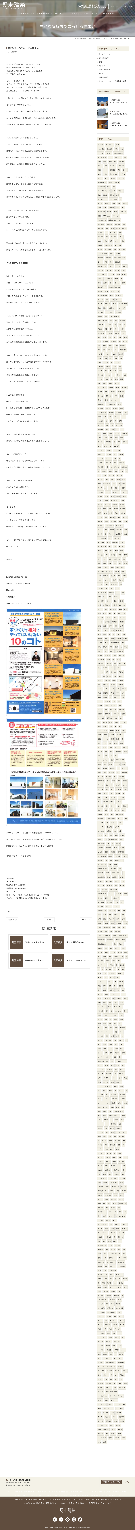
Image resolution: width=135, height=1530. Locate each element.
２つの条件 (122, 308)
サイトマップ (106, 1503)
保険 (99, 161)
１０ (111, 1279)
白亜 (111, 1354)
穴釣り (121, 454)
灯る (112, 1132)
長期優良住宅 (120, 814)
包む (125, 998)
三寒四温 (108, 442)
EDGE (99, 1120)
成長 (104, 1442)
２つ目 (100, 1379)
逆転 (99, 919)
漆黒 (99, 1015)
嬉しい (100, 1400)
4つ (119, 484)
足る (106, 709)
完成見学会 (101, 454)
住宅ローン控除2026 (104, 935)
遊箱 (100, 62)
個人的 (124, 496)
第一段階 (124, 772)
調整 (104, 563)
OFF (109, 1203)
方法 (99, 684)
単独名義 (111, 412)
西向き (100, 814)
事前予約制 (121, 1362)
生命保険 (100, 429)
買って (100, 488)
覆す (99, 1216)
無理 (108, 1333)
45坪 (115, 212)
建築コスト (101, 664)
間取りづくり (102, 266)
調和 (110, 1002)
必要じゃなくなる (112, 718)
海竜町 (100, 680)
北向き (118, 634)
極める (113, 1207)
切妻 (121, 1195)
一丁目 (100, 584)
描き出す (100, 1074)
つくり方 (100, 1350)
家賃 (113, 1333)
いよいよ (100, 458)
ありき (121, 1316)
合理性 (105, 726)
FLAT (104, 1241)
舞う (109, 1007)
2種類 (99, 735)
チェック (121, 546)
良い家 (100, 1417)
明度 (115, 1074)
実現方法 (122, 320)
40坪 (123, 207)
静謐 (104, 1048)
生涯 (99, 1254)
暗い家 (118, 1304)
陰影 (116, 1028)
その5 (118, 689)
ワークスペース (102, 1425)
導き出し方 (122, 664)
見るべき (108, 153)
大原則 (123, 730)
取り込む (100, 1220)
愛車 (106, 1028)
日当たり (108, 906)
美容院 (122, 839)
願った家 (109, 902)
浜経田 (120, 701)
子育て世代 (101, 781)
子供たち (108, 396)
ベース (100, 622)
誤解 (121, 379)
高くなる (100, 806)
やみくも (120, 1366)
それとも (100, 1341)
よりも (117, 433)
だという (100, 299)
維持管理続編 (102, 856)
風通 (110, 915)
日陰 (125, 530)
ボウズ (109, 454)
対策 (125, 563)
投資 (123, 484)
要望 (121, 550)
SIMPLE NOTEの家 (103, 1429)
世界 (118, 910)
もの (121, 718)
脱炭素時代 (123, 350)
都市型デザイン (102, 1191)
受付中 (117, 948)
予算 (106, 166)
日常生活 (113, 521)
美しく (115, 1203)
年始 (121, 358)
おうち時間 (119, 630)
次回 (104, 747)
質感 (117, 990)
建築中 (118, 793)
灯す (120, 1023)
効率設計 (119, 1128)
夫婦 (112, 1228)
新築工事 (107, 680)
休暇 (99, 362)
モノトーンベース (121, 1132)
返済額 (110, 471)
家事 (123, 764)
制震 (113, 927)
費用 (106, 609)
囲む (125, 1011)
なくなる (100, 375)
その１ (100, 689)
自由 (116, 1048)
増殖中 (123, 571)
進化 (113, 484)
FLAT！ (124, 1191)
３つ (99, 500)
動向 (99, 697)
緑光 (107, 1132)
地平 (99, 1090)
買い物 (120, 952)
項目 (123, 241)
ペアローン (111, 910)
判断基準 (117, 856)
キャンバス (108, 1040)
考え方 (112, 253)
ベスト (100, 580)
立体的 (100, 1145)
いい (116, 350)
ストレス (100, 1124)
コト (122, 429)
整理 (111, 241)
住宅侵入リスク (118, 956)
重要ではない (102, 910)
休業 (113, 191)
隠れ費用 (121, 161)
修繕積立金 (121, 392)
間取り (113, 1433)
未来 (104, 915)
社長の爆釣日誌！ (105, 70)
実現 (116, 471)
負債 (107, 237)
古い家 (117, 827)
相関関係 (112, 170)
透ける (109, 1283)
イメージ (106, 739)
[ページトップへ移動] (127, 1482)
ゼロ (107, 1124)
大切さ (118, 668)
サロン (123, 994)
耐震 (120, 869)
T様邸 (99, 764)
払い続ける (120, 1262)
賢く (106, 1266)
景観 (121, 1182)
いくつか (100, 823)
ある (104, 383)
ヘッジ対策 (119, 651)
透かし (107, 1065)
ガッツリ (108, 1341)
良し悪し (117, 1371)
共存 (117, 195)
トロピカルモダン (103, 1061)
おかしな (118, 894)
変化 (115, 776)
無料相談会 (101, 843)
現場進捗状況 (103, 77)
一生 (111, 810)
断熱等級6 (110, 940)
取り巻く (116, 915)
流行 (104, 956)
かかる (116, 396)
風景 (104, 990)
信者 (119, 203)
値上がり (117, 747)
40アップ (111, 475)
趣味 (111, 421)
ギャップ (111, 919)
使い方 (100, 371)
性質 (99, 341)
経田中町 (123, 509)
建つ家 (109, 212)
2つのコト (111, 274)
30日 (121, 902)
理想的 (104, 471)
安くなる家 (119, 1408)
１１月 (110, 747)
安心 (115, 1136)
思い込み (107, 504)
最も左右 (107, 1417)
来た (119, 442)
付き (125, 1212)
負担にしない (102, 894)
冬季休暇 (118, 789)
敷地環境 (107, 1325)
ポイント (100, 153)
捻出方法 (108, 848)
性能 (119, 927)
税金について (102, 220)
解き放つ (122, 1095)
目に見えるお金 (118, 153)
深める (107, 1228)
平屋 (114, 186)
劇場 (115, 1023)
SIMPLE (110, 387)
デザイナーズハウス (104, 1187)
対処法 (118, 253)
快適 (99, 207)
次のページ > (86, 920)
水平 (99, 1078)
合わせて (115, 1325)
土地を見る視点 (114, 316)
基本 (119, 325)
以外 (104, 417)
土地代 (125, 747)
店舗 (109, 1241)
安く (110, 337)
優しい (117, 881)
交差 (99, 986)
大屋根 (107, 1400)
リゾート (122, 174)
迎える (116, 722)
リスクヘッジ (102, 546)
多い (99, 802)
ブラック (100, 1161)
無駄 (119, 1207)
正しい (100, 262)
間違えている (121, 613)
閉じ (120, 1241)
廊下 (125, 555)
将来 (99, 1258)
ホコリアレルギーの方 (116, 1396)
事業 (112, 789)
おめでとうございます (118, 605)
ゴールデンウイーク (104, 191)
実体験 (112, 517)
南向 (113, 203)
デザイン (100, 1433)
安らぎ (116, 1120)
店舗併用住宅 (113, 839)
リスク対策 (113, 869)
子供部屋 (109, 333)
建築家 (110, 383)
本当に (120, 555)
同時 (115, 1387)
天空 (107, 1095)
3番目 (124, 576)
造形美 (121, 986)
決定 (118, 659)
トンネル (109, 1069)
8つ (107, 425)
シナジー (116, 697)
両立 (107, 228)
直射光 (105, 647)
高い (99, 1412)
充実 (104, 161)
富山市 (111, 1425)
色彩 (104, 1002)
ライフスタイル (102, 588)
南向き (100, 245)
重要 (121, 438)
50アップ (119, 475)
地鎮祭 (100, 705)
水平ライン (106, 998)
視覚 (125, 1103)
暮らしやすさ (113, 174)
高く (116, 1379)
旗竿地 (105, 1182)
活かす (100, 651)
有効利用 (100, 881)
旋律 (116, 1032)
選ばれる (113, 1199)
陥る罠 (125, 203)
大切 (116, 550)
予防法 (112, 793)
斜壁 (110, 986)
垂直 (112, 1082)
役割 (108, 659)
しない (108, 492)
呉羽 (104, 626)
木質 (104, 1115)
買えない (112, 1300)
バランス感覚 (110, 312)
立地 (111, 1224)
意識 (99, 772)
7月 (106, 839)
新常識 (123, 714)
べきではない (102, 1337)
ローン (119, 404)
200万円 (116, 1350)
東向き (107, 814)
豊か (99, 634)
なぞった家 (115, 898)
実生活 (108, 1346)
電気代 (112, 295)
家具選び (100, 860)
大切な (100, 496)
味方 (113, 781)
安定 (111, 726)
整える (122, 965)
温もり (121, 981)
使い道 (116, 848)
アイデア (100, 270)
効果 (123, 697)
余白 (121, 1048)
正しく (112, 1274)
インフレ (100, 525)
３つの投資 (108, 249)
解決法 (107, 952)
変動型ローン (112, 308)
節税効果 (109, 224)
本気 (104, 1258)
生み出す (123, 1187)
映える (112, 977)
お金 (120, 366)
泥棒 (125, 1383)
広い (116, 1375)
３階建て (116, 1174)
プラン (124, 689)
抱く (115, 1040)
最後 (99, 647)
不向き (110, 433)
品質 (99, 417)
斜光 (112, 1065)
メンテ (100, 609)
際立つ (107, 1166)
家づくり (100, 145)
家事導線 (108, 258)
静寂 (113, 961)
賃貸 (106, 371)
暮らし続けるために (114, 287)
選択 (99, 613)
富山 (99, 195)
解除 (107, 672)
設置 (125, 751)
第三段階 (108, 776)
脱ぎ (115, 1057)
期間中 (113, 479)
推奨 (99, 1291)
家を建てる (101, 224)
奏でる (100, 994)
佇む (99, 1174)
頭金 (121, 408)
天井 (111, 1379)
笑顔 (103, 1283)
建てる (117, 383)
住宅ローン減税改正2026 (120, 935)
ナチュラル (113, 232)
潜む (106, 651)
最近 (105, 764)
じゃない (100, 442)
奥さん (110, 1337)
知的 (104, 1111)
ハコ (99, 1099)
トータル (106, 500)
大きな (113, 952)
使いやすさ (121, 178)
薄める (125, 266)
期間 (118, 479)
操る (123, 990)
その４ (107, 689)
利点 (99, 308)
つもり (117, 810)
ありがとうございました (105, 571)
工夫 (110, 509)
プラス (107, 379)
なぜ (99, 797)
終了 (99, 747)
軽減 (110, 597)
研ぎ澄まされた (102, 1224)
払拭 (125, 894)
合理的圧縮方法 (102, 295)
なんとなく (117, 1341)
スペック (105, 567)
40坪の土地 (101, 212)
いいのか (115, 408)
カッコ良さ (101, 827)
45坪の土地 (122, 212)
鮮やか (114, 1220)
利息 (125, 789)
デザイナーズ (112, 1212)
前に (118, 772)
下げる (117, 333)
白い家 (100, 1325)
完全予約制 (119, 1308)
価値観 (107, 923)
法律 (126, 818)
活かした (120, 1237)
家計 (119, 1249)
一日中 (120, 1346)
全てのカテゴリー (105, 54)
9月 (99, 722)
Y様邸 (99, 513)
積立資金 (100, 848)
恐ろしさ (113, 672)
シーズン (108, 458)
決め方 (112, 530)
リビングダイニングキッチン (106, 1366)
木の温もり (112, 973)
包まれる (119, 1082)
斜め (99, 1408)
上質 (107, 1207)
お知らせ (102, 66)
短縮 (110, 1136)
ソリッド (122, 1178)
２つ (110, 417)
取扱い (116, 864)
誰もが (107, 643)
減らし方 (119, 530)
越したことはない (108, 802)
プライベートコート (115, 1287)
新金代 (118, 1425)
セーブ (117, 1337)
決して (100, 534)
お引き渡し (114, 584)
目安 (111, 860)
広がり (108, 1220)
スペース (121, 1320)
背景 (99, 726)
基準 (112, 567)
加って (115, 617)
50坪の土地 (101, 186)
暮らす (107, 178)
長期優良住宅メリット (104, 944)
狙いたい (100, 1387)
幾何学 (110, 1090)
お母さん (116, 597)
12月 (104, 772)
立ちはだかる (115, 467)
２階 (106, 1320)
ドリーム (116, 417)
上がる (105, 438)
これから (107, 580)
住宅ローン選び (102, 869)
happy (100, 358)
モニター (124, 387)
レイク (124, 417)
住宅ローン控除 (120, 940)
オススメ (100, 492)
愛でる (124, 1053)
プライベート (102, 965)
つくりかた (109, 270)
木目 (106, 977)
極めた (110, 1140)
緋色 (106, 1019)
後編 (125, 521)
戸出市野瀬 (101, 1316)
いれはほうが (102, 412)
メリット (111, 894)
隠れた (100, 756)
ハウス (100, 392)
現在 (99, 915)
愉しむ (122, 1069)
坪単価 (109, 1316)
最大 (123, 592)
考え (117, 693)
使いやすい (113, 1320)
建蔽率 (122, 877)
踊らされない (102, 864)
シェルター (106, 1099)
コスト (105, 170)
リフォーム (101, 450)
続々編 (113, 684)
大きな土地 (101, 1308)
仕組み (114, 655)
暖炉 (112, 760)
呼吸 (121, 1015)
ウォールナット (102, 1233)
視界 (116, 1044)
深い (99, 973)
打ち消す (100, 555)
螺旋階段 (108, 1421)
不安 (120, 371)
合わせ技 (107, 622)
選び (107, 429)
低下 (99, 559)
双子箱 (109, 1153)
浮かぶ (100, 1040)
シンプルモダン (120, 1216)
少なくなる (101, 601)
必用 (116, 835)
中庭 (99, 383)
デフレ (113, 806)
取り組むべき (102, 274)
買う (115, 337)
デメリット (119, 525)
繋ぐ (116, 1069)
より (108, 542)
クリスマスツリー (103, 760)
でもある (113, 237)
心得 (117, 207)
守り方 (107, 496)
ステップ (108, 617)
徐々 (115, 563)
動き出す (111, 772)
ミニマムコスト (116, 873)
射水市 (121, 676)
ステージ (106, 1082)
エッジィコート (118, 1007)
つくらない (101, 1333)
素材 (112, 1036)
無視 (112, 693)
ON (104, 1203)
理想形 (121, 1199)
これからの (115, 714)
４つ (117, 592)
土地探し (100, 463)
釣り (110, 764)
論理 (113, 1103)
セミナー (112, 166)
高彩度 (120, 1153)
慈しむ (121, 1090)
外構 (106, 530)
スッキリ (113, 823)
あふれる (117, 1140)
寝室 (106, 329)
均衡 (110, 1111)
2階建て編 (121, 684)
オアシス (111, 965)
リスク (112, 651)
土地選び (119, 534)
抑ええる (112, 1266)
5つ (99, 350)
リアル (100, 517)
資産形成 (100, 228)
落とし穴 (117, 1279)
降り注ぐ (117, 1245)
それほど (116, 906)
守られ (110, 1245)
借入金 (113, 576)
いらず (122, 1325)
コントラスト (102, 981)
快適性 (114, 1157)
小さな (100, 504)
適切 (111, 329)
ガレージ (100, 1362)
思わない (108, 1387)
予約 (111, 948)
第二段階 (100, 776)
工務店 (120, 1429)
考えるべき (101, 333)
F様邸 (114, 680)
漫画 (99, 216)
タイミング (119, 425)
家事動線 (121, 1136)
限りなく (124, 768)
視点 (111, 320)
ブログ (110, 157)
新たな (116, 743)
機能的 (100, 1170)
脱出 (116, 647)
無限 (99, 793)
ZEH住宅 (116, 446)
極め (123, 1107)
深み (121, 1086)
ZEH (116, 626)
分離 (106, 751)
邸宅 (123, 969)
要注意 (100, 249)
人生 (99, 345)
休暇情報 (100, 366)
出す (106, 1379)
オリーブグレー (118, 1358)
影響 (124, 1249)
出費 (121, 601)
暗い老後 (100, 785)
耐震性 (117, 1438)
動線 (99, 1136)
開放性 (100, 1195)
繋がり (123, 1115)
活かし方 (119, 299)
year (110, 358)
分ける (110, 345)
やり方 (122, 542)
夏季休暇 (100, 258)
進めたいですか (102, 1274)
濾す (123, 1065)
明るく (122, 1375)
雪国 (120, 1212)
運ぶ (99, 998)
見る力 (116, 513)
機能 (104, 559)
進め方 (122, 885)
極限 (104, 1136)
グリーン (100, 789)
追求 (125, 1157)
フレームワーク (118, 1111)
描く (115, 986)
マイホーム (113, 371)
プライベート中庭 (120, 1404)
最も (104, 634)
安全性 (123, 1438)
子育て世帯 (101, 940)
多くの (100, 1199)
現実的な (117, 262)
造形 (99, 1182)
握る (99, 743)
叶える (117, 1191)
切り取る (111, 990)
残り (112, 496)
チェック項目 (102, 538)
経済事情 (121, 776)
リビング (100, 1157)
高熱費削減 (101, 877)
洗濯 (122, 1120)
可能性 (100, 329)
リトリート (101, 1153)
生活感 (118, 266)
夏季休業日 (101, 542)
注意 (112, 1412)
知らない (107, 701)
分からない (106, 484)
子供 (99, 1442)
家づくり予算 (115, 291)
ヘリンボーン (102, 1007)
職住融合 (100, 1207)
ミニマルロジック (103, 1107)
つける (123, 513)
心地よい (111, 1216)
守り (106, 1145)
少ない (110, 350)
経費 (125, 157)
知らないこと (115, 500)
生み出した (108, 1195)
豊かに (100, 178)
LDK (107, 823)
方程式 (114, 366)
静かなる (108, 1074)
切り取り (100, 1036)
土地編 (100, 852)
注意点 (109, 831)
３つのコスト (111, 1262)
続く (106, 1128)
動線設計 (113, 1124)
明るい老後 (109, 785)
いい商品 (106, 1291)
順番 (119, 576)
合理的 (122, 329)
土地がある (121, 166)
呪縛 (111, 647)
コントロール (102, 1178)
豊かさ (100, 810)
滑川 (124, 927)
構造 (110, 956)
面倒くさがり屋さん (114, 559)
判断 (115, 1316)
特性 (125, 647)
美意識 (107, 994)
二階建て (124, 1224)
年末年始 (106, 362)
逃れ (115, 454)
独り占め (100, 961)
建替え (100, 839)
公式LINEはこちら (118, 6)
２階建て (122, 488)
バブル (100, 166)
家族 (112, 923)
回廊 (99, 1002)
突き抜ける (114, 1095)
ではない (111, 534)
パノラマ (124, 1228)
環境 (123, 915)
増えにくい (101, 885)
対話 (125, 1078)
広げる (109, 676)
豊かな (125, 170)
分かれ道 (117, 785)
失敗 (116, 149)
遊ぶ (120, 1057)
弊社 (109, 538)
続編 (119, 170)
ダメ (104, 613)
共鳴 (117, 1036)
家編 (125, 952)
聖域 (107, 1011)
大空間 (100, 1237)
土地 (107, 1433)
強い (108, 781)
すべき (117, 241)
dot (99, 1241)
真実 (120, 726)
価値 (116, 379)
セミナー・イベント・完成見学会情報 (112, 81)
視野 (124, 559)
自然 (99, 438)
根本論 (100, 952)
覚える (121, 580)
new (105, 358)
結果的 (112, 730)
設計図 (105, 283)
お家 (112, 630)
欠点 (104, 743)
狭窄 (99, 563)
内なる (110, 1048)
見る (115, 546)
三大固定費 (122, 249)
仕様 (121, 626)
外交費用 (108, 1350)
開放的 (106, 1120)
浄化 (121, 1044)
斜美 (99, 1115)
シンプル (100, 232)
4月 (112, 814)
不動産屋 (118, 312)
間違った (108, 463)
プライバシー (115, 994)
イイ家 (110, 1329)
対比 (115, 1283)
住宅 (121, 396)
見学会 (113, 555)
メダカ (117, 571)
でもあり (100, 237)
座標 (107, 1036)
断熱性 (120, 1433)
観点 (99, 241)
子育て (125, 785)
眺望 (104, 1174)
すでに (120, 818)
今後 (124, 224)
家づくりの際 (122, 1258)
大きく (125, 1371)
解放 (104, 986)
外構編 (107, 852)
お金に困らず (102, 287)
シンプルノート (102, 931)
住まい (100, 1065)
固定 (99, 433)
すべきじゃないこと (111, 1392)
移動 (120, 1124)
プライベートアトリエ (104, 1086)
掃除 (99, 597)
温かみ (108, 1157)
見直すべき (101, 1262)
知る (99, 337)
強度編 (107, 521)
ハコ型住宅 (108, 1237)
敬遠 (104, 1216)
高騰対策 (107, 714)
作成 (99, 693)
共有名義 (118, 412)
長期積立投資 (115, 643)
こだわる (121, 797)
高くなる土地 (108, 245)
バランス (108, 325)
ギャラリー (106, 1078)
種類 (99, 170)
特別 (112, 228)
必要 (99, 567)
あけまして (106, 605)
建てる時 (100, 1295)
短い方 (108, 408)
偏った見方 (118, 245)
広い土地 (106, 1412)
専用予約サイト (12, 603)
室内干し (109, 827)
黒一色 (100, 1166)
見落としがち (112, 161)
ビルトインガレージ (110, 705)
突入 (115, 458)
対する (100, 203)
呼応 (99, 1111)
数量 (117, 739)
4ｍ (116, 756)
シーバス (117, 764)
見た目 (125, 341)
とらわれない (121, 1266)
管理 (120, 421)
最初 (123, 643)
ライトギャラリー (114, 1115)
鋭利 (99, 1287)
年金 (124, 1254)
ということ (113, 709)
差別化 (124, 283)
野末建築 (117, 931)
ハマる (105, 1279)
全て (99, 956)
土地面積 (121, 680)
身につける (120, 735)
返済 (125, 609)
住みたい (107, 898)
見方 (111, 262)
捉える (112, 668)
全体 (110, 513)
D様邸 (115, 354)
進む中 (109, 601)
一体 (111, 751)
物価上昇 (114, 622)
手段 (121, 471)
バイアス (100, 672)
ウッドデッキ (110, 145)
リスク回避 (101, 149)
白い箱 (100, 977)
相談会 (100, 948)
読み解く (112, 768)
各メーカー (117, 538)
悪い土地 (119, 1412)
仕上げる (123, 345)
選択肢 (125, 781)
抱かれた (115, 1099)
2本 (108, 843)
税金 (99, 676)
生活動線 (112, 1145)
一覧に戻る (49, 920)
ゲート (100, 1028)
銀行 (125, 1287)
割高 (117, 730)
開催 (112, 638)
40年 (120, 609)
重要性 (124, 919)
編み (121, 1019)
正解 (119, 1291)
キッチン (111, 266)
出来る (120, 1383)
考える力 (111, 735)
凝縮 (99, 1203)
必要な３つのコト (103, 291)
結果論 (105, 697)
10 (121, 1379)
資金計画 (121, 463)
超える (110, 856)
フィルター (101, 1069)
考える (117, 270)
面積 (116, 438)
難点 (104, 308)
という (121, 237)
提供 (125, 412)
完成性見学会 (111, 1312)
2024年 (118, 638)
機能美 (108, 1161)
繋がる (112, 1128)
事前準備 (115, 542)
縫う (121, 1032)
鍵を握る (100, 312)
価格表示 (104, 889)
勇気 (99, 509)
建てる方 (122, 617)
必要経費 (108, 1295)
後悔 (107, 1304)
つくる (105, 174)
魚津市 (116, 509)
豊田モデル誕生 (110, 1362)
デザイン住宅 (102, 387)
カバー (100, 530)
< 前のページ (12, 920)
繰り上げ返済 (102, 592)
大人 (117, 1149)
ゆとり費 (107, 655)
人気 (115, 831)
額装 (117, 1228)
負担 (104, 597)
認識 (107, 299)
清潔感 (125, 1279)
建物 (119, 806)
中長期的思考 (111, 404)
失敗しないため (102, 320)
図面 (106, 262)
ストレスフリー (110, 1383)
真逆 (106, 810)
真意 (124, 634)
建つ (108, 186)
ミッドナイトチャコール (105, 1032)
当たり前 (115, 504)
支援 (107, 789)
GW (107, 479)
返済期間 (100, 408)
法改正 (124, 948)
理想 (116, 320)
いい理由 (109, 1371)
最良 (99, 768)
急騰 (120, 831)
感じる (100, 1019)
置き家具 (107, 304)
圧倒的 (121, 1283)
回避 (99, 576)
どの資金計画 (112, 1270)
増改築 (110, 1438)
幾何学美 (121, 1417)
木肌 (124, 1140)
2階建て (100, 278)
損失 (123, 500)
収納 (112, 299)
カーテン (106, 797)
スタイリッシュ (115, 1166)
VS (120, 341)
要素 (99, 1354)
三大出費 (100, 325)
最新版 (125, 638)
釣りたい (100, 479)
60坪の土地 (116, 216)
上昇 (107, 1249)
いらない (113, 797)
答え (108, 877)
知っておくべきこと (114, 1254)
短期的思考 (101, 404)
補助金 (109, 450)
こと (99, 475)
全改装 (122, 835)
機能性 (112, 195)
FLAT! (111, 1191)
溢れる (105, 1354)
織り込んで (113, 609)
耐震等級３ (101, 818)
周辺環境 (106, 693)
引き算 (114, 580)
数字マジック (119, 860)
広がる (121, 1354)
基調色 (100, 923)
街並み (114, 1161)
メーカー (117, 362)
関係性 (109, 664)
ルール (100, 379)
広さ (116, 329)
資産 (120, 232)
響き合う (100, 1421)
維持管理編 (121, 852)
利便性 (121, 672)
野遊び (122, 622)
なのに (124, 810)
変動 (117, 145)
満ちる (110, 1404)
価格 (99, 283)
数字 (123, 479)
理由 (104, 350)
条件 (116, 488)
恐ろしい (124, 433)
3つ (115, 325)
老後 (110, 722)
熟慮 (113, 1346)
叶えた (100, 1228)
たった (108, 375)
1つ (113, 375)
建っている (101, 831)
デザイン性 (121, 1233)
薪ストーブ (114, 1400)
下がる (100, 835)
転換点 (118, 843)
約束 (125, 923)
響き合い (121, 1074)
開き (114, 1241)
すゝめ (114, 304)
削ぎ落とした (102, 1212)
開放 (105, 735)
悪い (112, 1304)
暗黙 (111, 438)
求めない (115, 877)
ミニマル (121, 1161)
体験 (104, 1329)
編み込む (120, 973)
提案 (115, 676)
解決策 (105, 768)
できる (100, 709)
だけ (99, 484)
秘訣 (120, 337)
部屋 (115, 664)
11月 (116, 902)
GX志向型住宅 (111, 818)
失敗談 (118, 517)
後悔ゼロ (119, 923)
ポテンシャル (113, 1182)
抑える (100, 751)
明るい (105, 722)
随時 (106, 948)
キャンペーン (107, 446)
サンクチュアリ (109, 1149)
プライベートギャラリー (110, 1015)
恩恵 (110, 743)
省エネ (125, 442)
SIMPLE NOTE (104, 58)
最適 (106, 550)
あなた (100, 898)
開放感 (108, 366)
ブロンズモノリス (121, 1061)
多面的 (105, 668)
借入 (99, 668)
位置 (112, 739)
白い (111, 1028)
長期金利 (100, 1249)
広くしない (101, 1371)
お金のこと (122, 1387)
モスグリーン (102, 1404)
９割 (99, 1279)
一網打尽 (118, 802)
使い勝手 (113, 341)
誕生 (99, 630)
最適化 (117, 1224)
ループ (105, 793)
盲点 (111, 283)
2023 (99, 446)
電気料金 (117, 224)
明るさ (113, 178)
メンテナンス (102, 1438)
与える (113, 1249)
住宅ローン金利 (102, 253)
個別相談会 (106, 927)
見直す (124, 274)
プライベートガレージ (104, 1057)
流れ (104, 475)
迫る (120, 563)
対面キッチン (110, 525)
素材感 (116, 1421)
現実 (104, 337)
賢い (115, 944)
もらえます (117, 450)
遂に (107, 806)
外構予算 (106, 341)
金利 (123, 693)
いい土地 (100, 1304)
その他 (8, 912)
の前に (105, 241)
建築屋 (100, 316)
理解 (116, 885)
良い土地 (100, 1392)
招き (112, 1061)
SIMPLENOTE (120, 760)
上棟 (105, 513)
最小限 (100, 1128)
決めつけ (100, 1346)
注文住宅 (100, 906)
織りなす (108, 969)
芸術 (104, 1044)
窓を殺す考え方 (102, 199)
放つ (99, 1023)
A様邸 (121, 354)
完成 (107, 555)
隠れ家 (116, 1019)
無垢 (99, 1082)
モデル (110, 626)
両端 (106, 517)
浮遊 (104, 1023)
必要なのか (110, 1308)
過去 (124, 910)
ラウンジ (112, 1233)
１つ (117, 588)
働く (122, 1337)
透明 (120, 1078)
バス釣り (100, 421)
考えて (100, 1320)
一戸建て (112, 392)
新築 (121, 149)
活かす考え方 (113, 199)
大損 (113, 701)
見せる (121, 823)
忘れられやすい (102, 1300)
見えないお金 (102, 157)
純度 (117, 1107)
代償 (117, 919)
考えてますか (112, 1258)
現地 (125, 337)
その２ (100, 638)
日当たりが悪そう (113, 182)
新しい (116, 1195)
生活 (99, 739)
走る (117, 1065)
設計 (109, 546)
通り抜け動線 (123, 304)
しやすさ (100, 425)
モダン (100, 1149)
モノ (123, 881)
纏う (119, 961)
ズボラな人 (109, 881)
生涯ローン (119, 295)
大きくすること (102, 1396)
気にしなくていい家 (119, 258)
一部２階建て (116, 1170)
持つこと (109, 885)
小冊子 (100, 643)
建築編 (113, 852)
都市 (124, 1170)
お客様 (107, 1199)
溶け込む (119, 998)
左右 (99, 1375)
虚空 (119, 1145)
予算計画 (106, 400)
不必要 (100, 354)
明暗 (104, 345)
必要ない (111, 592)
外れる (122, 504)
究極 (120, 1157)
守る (104, 973)
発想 (104, 919)
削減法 (122, 848)
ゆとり (104, 1140)
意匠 (121, 1002)
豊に (104, 1254)
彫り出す (123, 1028)
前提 (118, 274)
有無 (109, 864)
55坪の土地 (106, 216)
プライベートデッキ (104, 1103)
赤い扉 (110, 981)
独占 (106, 1053)
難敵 (106, 756)
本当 (111, 550)
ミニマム (100, 617)
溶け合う (100, 1011)
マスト (110, 488)
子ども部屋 (108, 278)
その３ (107, 638)
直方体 (117, 1053)
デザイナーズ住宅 (121, 228)
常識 (112, 425)
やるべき (124, 492)
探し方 (121, 944)
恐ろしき (100, 396)
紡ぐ (99, 1044)
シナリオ (123, 722)
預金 (111, 835)
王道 (110, 613)
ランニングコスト (108, 1408)
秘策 (110, 563)
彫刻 (111, 1053)
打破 (111, 756)
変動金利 (111, 207)
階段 (110, 1023)
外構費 (125, 856)
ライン (114, 1417)
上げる (120, 1333)
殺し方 (100, 304)
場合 (106, 835)
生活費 (100, 655)
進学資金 (124, 467)
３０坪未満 (101, 1312)
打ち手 (123, 333)
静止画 (115, 1086)
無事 (121, 743)
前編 (120, 521)
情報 (99, 605)
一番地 (107, 584)
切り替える (122, 1203)
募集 (106, 392)
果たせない (101, 659)
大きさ (116, 278)
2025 (107, 873)
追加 (125, 534)
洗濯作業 (100, 1383)
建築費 (100, 714)
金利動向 (121, 655)
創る (125, 375)
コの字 (105, 1287)
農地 (119, 781)
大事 (112, 429)
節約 (111, 931)
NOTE (117, 387)
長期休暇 (106, 1375)
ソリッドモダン (112, 1178)
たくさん (117, 1329)
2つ (117, 429)
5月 (113, 659)
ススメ (125, 517)
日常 (99, 174)
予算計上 (116, 1295)
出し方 (125, 806)
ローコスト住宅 (102, 730)
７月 (112, 689)
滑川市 (113, 1429)
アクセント (118, 1011)
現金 (115, 249)
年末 (116, 358)
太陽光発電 (118, 751)
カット (123, 1350)
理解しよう (119, 1274)
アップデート (115, 400)
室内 (104, 509)
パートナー (115, 492)
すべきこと (101, 718)
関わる (100, 550)
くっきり (106, 630)
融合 (124, 1166)
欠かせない (101, 467)
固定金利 (109, 149)
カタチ (120, 1103)
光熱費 (100, 1266)
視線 (123, 1174)
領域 (106, 316)
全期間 (113, 1291)
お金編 (100, 521)
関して (120, 1300)
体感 (99, 1329)
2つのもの (108, 354)
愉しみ (100, 1053)
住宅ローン (118, 157)
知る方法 (106, 684)
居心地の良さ (102, 182)
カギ (104, 1270)
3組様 (118, 496)
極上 (99, 1358)
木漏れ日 (122, 1099)
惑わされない (113, 889)
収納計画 (121, 709)
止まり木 (100, 1095)
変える (110, 1044)
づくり (112, 588)
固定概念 (107, 203)
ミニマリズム (107, 1358)
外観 (116, 345)
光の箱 (108, 961)
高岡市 (120, 1312)
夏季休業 (100, 873)
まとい (114, 1078)
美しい (119, 375)
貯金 (120, 705)
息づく (122, 1421)
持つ (110, 1174)
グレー (116, 1002)
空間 (112, 1107)
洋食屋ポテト (102, 1245)
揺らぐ (121, 1040)
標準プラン (115, 1187)
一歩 (99, 927)
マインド (106, 576)
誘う (99, 990)
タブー (100, 701)
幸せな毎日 (101, 902)
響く (104, 1090)
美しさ (105, 195)
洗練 (117, 977)
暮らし (117, 283)
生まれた (107, 1170)
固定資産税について (114, 220)
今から (123, 270)
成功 (99, 1270)
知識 (115, 463)
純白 (99, 1048)
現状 (99, 400)
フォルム (100, 1132)
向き (104, 433)
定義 (104, 207)
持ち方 (116, 601)
